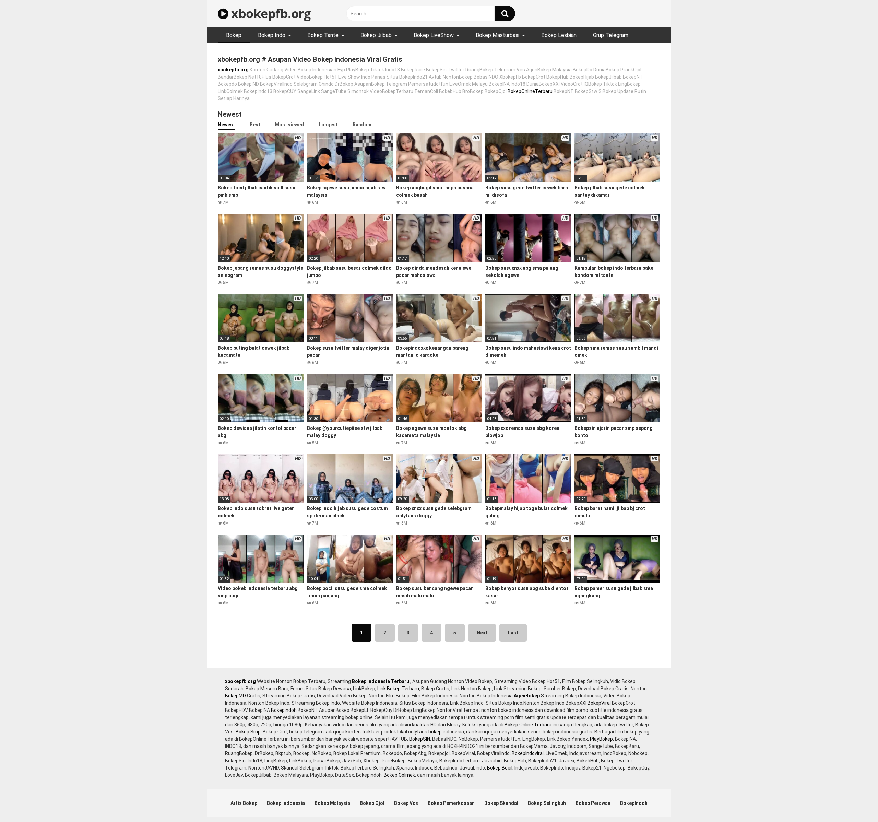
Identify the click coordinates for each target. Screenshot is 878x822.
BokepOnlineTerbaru (530, 91)
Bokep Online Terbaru (528, 724)
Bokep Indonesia (286, 803)
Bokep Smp (248, 732)
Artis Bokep (243, 803)
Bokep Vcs (406, 803)
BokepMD (235, 695)
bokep (435, 732)
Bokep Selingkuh (547, 803)
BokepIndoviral (528, 753)
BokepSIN (419, 739)
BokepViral (599, 703)
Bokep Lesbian (559, 35)
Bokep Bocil (499, 768)
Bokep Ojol (372, 803)
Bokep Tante (323, 35)
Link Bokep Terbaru (398, 688)
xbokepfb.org (269, 13)
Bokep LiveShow (434, 35)
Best (255, 124)
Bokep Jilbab (376, 35)
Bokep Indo (271, 35)
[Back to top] (855, 801)
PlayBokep (601, 739)
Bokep (233, 35)
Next (482, 632)
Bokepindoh (284, 710)
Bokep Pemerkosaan (451, 803)
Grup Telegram (610, 35)
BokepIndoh (634, 803)
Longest (328, 124)
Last (513, 632)
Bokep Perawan (593, 803)
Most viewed (289, 124)
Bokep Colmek (399, 775)
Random (362, 124)
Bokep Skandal (501, 803)
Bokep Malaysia (332, 803)
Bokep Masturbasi (497, 35)
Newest (226, 124)
